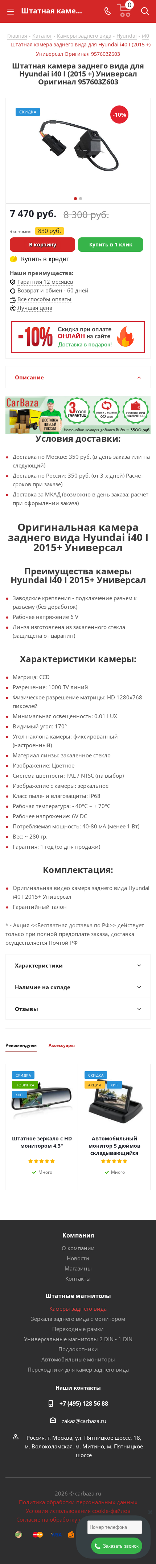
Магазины (78, 1268)
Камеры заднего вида (78, 1308)
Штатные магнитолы (78, 1296)
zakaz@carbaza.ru (84, 1420)
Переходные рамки (78, 1328)
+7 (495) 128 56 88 (83, 1403)
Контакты (78, 1278)
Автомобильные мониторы (78, 1359)
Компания (78, 1235)
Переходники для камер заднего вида (78, 1369)
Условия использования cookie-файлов (78, 1510)
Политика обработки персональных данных (78, 1502)
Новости (78, 1258)
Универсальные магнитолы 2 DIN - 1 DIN (78, 1339)
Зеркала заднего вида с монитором (78, 1318)
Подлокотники (78, 1349)
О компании (78, 1248)
